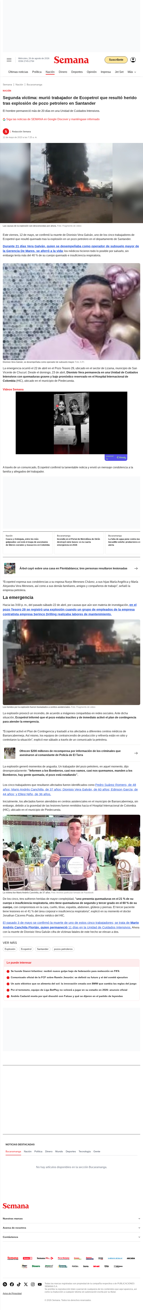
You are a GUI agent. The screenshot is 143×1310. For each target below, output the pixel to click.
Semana (7, 84)
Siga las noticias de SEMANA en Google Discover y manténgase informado (53, 119)
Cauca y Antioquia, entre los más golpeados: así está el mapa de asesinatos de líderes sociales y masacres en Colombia (28, 542)
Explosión (10, 949)
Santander (42, 949)
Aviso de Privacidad (16, 1293)
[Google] (5, 1284)
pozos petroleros (63, 949)
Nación (19, 84)
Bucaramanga (34, 84)
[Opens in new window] (12, 1284)
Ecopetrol (26, 949)
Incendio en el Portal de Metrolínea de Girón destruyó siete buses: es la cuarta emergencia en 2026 (78, 542)
